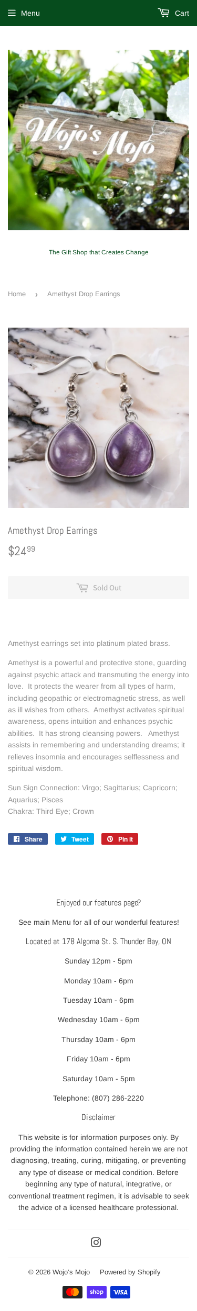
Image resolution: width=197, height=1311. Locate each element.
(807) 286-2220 (118, 1098)
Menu (30, 13)
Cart (181, 13)
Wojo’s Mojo (71, 1272)
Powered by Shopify (130, 1272)
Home (17, 294)
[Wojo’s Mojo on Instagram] (96, 1244)
